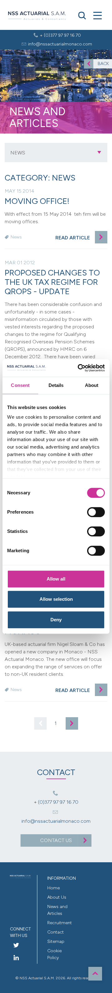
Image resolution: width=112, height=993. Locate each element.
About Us (56, 897)
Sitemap (55, 941)
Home (53, 888)
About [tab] (92, 385)
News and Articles (57, 910)
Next (72, 723)
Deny (56, 619)
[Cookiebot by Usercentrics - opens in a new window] (79, 368)
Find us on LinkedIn (16, 957)
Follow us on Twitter (16, 945)
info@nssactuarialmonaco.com (60, 44)
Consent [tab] (20, 385)
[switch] (96, 512)
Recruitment (57, 922)
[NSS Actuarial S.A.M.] (37, 16)
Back (103, 63)
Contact (55, 932)
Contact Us (56, 840)
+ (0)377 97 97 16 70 (60, 35)
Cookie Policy (54, 954)
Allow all (56, 578)
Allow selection (56, 599)
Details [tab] (56, 385)
